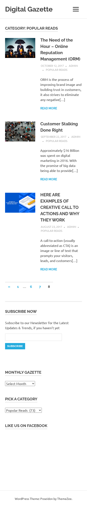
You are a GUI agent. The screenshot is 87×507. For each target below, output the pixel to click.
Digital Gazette (29, 9)
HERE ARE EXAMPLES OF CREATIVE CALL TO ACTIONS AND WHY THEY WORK (59, 207)
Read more (48, 108)
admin (73, 65)
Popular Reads (56, 69)
